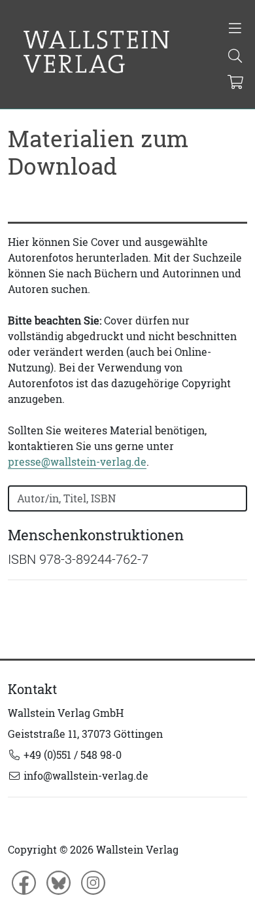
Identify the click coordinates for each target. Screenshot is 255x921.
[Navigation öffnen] (235, 29)
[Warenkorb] (235, 83)
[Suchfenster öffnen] (235, 57)
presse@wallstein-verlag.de (77, 462)
